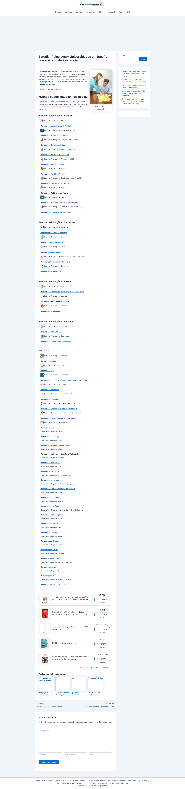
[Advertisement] (92, 30)
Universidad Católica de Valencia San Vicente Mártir (62, 292)
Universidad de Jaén (48, 532)
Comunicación (110, 12)
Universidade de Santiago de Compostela (57, 489)
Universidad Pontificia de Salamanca (55, 342)
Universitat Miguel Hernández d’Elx (55, 445)
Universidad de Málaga (49, 506)
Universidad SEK (47, 371)
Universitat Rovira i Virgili (51, 558)
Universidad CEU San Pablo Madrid (54, 183)
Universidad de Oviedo (49, 480)
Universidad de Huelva (49, 390)
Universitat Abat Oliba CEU (51, 243)
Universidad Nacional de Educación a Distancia (59, 202)
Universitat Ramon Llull (50, 252)
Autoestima (79, 12)
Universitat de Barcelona (50, 271)
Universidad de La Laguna (51, 515)
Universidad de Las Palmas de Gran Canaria (58, 418)
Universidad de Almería (50, 497)
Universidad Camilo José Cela (52, 145)
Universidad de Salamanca (51, 332)
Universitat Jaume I (48, 567)
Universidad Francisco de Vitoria (54, 136)
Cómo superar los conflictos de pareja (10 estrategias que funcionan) (133, 93)
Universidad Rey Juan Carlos (52, 164)
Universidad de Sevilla (49, 471)
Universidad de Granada (50, 463)
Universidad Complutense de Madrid (55, 126)
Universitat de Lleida (49, 550)
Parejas (121, 12)
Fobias (100, 12)
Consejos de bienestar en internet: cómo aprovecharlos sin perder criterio (134, 73)
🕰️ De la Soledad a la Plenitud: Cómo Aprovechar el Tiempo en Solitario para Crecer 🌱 (133, 101)
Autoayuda (68, 12)
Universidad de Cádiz (49, 399)
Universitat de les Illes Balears (53, 585)
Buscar (124, 55)
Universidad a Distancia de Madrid (54, 155)
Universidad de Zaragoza (50, 436)
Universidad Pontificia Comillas (53, 174)
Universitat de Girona (49, 541)
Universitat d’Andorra (49, 361)
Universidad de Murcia (49, 524)
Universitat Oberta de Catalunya (53, 233)
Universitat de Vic (47, 576)
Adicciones (91, 12)
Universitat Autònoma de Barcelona (55, 262)
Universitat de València (50, 311)
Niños (129, 12)
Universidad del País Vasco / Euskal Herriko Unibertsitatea (64, 380)
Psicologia (57, 12)
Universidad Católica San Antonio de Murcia (58, 409)
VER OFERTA (102, 599)
